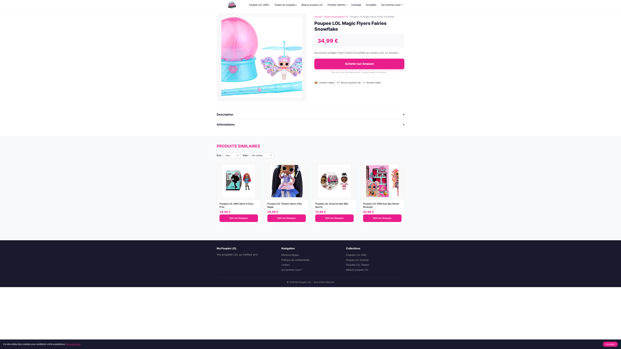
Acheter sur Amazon (359, 63)
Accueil (318, 16)
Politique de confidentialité (295, 260)
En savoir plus (73, 344)
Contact (285, 264)
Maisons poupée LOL (357, 269)
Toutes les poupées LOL (336, 16)
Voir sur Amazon (238, 218)
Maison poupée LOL (312, 4)
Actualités (371, 4)
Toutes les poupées (284, 4)
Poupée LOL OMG (258, 4)
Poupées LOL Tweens (357, 264)
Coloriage (356, 4)
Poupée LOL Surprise (357, 260)
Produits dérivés (336, 4)
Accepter (610, 344)
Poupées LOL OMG (356, 255)
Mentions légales (290, 255)
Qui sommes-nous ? (391, 4)
